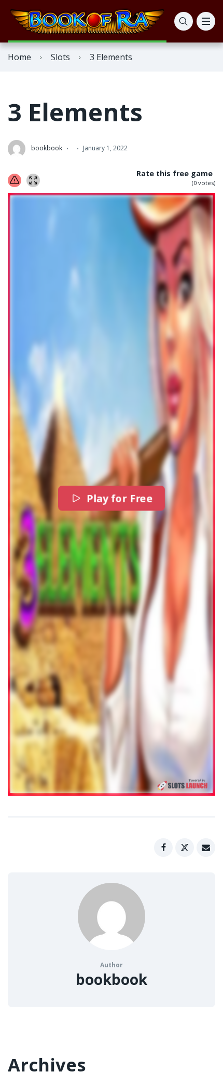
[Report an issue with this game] (14, 180)
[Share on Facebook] (163, 847)
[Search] (183, 21)
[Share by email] (206, 847)
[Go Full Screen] (33, 180)
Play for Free (120, 498)
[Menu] (206, 21)
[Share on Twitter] (184, 847)
